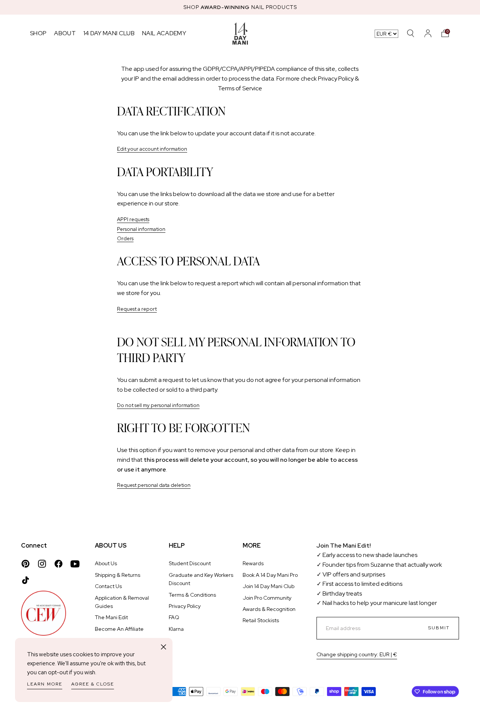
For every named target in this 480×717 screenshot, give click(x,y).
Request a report (137, 308)
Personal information (141, 229)
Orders (125, 238)
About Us (106, 563)
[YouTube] (75, 563)
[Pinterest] (25, 563)
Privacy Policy (185, 606)
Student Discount (190, 563)
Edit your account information (152, 148)
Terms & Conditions (192, 594)
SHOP (38, 33)
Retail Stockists (261, 620)
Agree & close (92, 684)
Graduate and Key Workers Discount (201, 579)
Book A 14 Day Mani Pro (270, 575)
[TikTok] (25, 580)
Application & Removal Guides (122, 601)
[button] (445, 33)
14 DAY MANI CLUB (109, 33)
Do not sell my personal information (158, 405)
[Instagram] (42, 563)
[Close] (163, 647)
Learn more (44, 684)
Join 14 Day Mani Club (268, 586)
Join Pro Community (267, 597)
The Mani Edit (111, 617)
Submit (439, 628)
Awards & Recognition (269, 609)
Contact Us (108, 586)
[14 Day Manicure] (240, 33)
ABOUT (65, 33)
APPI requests (133, 219)
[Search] (411, 33)
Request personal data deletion (153, 485)
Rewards (253, 563)
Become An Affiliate (119, 629)
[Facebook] (58, 563)
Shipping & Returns (117, 575)
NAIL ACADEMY (164, 33)
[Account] (428, 33)
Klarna (176, 629)
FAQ (174, 617)
